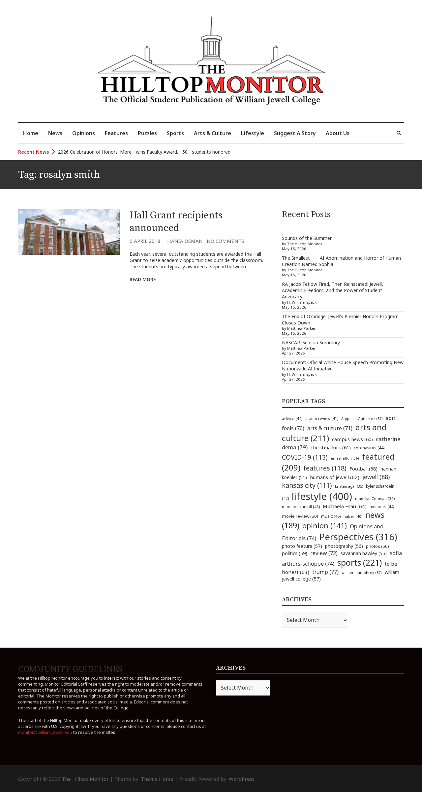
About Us (337, 133)
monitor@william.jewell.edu (45, 732)
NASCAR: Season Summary (311, 342)
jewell (376, 477)
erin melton (345, 458)
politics (294, 553)
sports (359, 562)
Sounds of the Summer (307, 238)
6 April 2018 (145, 241)
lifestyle (322, 496)
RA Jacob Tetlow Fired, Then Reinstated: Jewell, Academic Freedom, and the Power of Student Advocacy (332, 290)
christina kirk (331, 447)
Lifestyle (252, 133)
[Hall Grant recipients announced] (69, 232)
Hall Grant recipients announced (176, 221)
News (55, 133)
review (324, 553)
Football (363, 469)
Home (30, 133)
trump (325, 572)
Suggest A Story (295, 133)
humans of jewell (334, 477)
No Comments (225, 241)
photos (377, 546)
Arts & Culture (212, 133)
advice (292, 418)
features (325, 468)
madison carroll (301, 506)
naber (353, 516)
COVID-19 (305, 457)
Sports (175, 133)
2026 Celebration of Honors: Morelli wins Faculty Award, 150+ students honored (144, 152)
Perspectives (358, 537)
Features (116, 133)
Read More (143, 279)
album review (321, 418)
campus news (352, 439)
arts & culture (329, 428)
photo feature (302, 546)
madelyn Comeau (375, 498)
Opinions (83, 133)
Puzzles (147, 133)
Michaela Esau (345, 506)
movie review (300, 516)
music (331, 516)
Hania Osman (185, 241)
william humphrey (362, 572)
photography (344, 546)
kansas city (307, 485)
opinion (324, 525)
